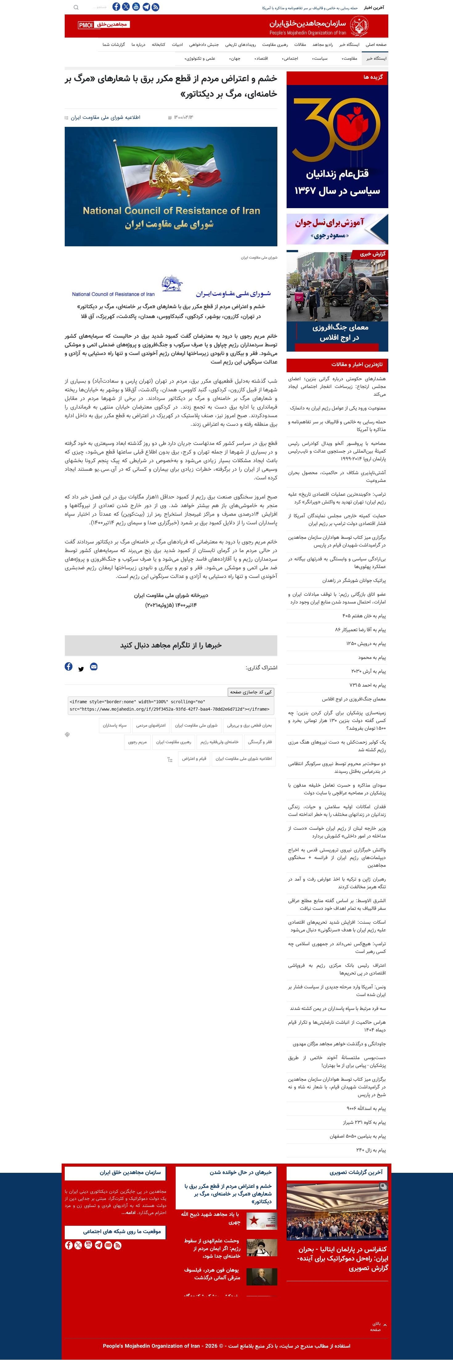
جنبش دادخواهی (204, 45)
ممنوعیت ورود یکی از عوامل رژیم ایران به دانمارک (338, 408)
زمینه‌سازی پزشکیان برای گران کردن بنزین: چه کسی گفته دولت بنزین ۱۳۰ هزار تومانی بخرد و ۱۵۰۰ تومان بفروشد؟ (337, 720)
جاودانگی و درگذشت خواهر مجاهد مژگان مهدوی (339, 1044)
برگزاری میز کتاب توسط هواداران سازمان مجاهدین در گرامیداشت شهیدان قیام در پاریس (337, 541)
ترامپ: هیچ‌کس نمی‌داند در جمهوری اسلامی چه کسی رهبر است (337, 948)
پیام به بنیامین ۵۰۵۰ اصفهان (358, 1136)
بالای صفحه (377, 1325)
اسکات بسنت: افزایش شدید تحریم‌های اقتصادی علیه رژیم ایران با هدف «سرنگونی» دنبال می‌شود (337, 926)
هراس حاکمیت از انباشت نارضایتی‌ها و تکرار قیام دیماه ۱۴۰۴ (337, 1026)
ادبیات (177, 45)
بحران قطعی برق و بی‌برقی (249, 725)
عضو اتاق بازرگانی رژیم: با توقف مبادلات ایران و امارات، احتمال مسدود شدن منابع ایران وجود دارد (337, 598)
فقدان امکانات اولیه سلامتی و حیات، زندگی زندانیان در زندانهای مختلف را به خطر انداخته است (337, 811)
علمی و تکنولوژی (199, 58)
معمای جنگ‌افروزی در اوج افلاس (354, 699)
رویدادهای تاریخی (240, 45)
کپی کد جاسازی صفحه (251, 692)
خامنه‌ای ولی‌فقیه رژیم (220, 742)
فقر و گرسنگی (260, 742)
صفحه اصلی (376, 45)
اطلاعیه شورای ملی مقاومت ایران (105, 117)
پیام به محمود (372, 658)
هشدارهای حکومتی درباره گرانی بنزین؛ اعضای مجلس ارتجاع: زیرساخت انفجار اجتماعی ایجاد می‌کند (337, 386)
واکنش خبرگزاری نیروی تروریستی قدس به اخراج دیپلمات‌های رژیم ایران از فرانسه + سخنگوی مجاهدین (337, 858)
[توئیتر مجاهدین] (126, 6)
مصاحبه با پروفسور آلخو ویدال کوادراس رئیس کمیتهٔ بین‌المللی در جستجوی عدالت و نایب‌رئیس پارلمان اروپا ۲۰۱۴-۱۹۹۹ (337, 451)
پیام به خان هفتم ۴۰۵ (364, 616)
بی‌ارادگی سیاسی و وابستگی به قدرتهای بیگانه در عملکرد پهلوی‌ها (337, 563)
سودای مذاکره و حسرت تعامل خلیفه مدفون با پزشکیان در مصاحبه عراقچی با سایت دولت (337, 789)
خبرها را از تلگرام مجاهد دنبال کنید (171, 646)
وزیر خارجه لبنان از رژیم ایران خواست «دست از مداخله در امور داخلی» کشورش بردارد (337, 832)
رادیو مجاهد (322, 45)
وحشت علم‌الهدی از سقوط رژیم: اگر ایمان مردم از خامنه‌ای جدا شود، (212, 1249)
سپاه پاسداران (115, 725)
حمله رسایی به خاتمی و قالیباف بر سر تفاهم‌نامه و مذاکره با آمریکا (337, 426)
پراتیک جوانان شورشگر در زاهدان (354, 581)
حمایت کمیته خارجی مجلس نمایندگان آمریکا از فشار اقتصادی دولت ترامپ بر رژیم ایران (337, 520)
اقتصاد (261, 58)
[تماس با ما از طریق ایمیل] (108, 1245)
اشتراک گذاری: (261, 668)
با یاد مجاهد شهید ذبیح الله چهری (210, 1218)
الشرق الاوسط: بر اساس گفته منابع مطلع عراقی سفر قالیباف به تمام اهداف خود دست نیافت (337, 905)
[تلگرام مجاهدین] (145, 6)
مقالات (300, 45)
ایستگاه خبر (349, 45)
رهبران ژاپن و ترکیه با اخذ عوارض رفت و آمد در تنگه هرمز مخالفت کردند (337, 883)
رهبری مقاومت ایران (173, 742)
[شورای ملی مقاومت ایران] (171, 186)
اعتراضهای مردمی (150, 725)
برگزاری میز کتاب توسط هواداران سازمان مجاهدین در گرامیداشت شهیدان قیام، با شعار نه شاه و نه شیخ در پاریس (337, 1087)
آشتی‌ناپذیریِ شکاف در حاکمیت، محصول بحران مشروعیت (337, 477)
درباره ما (138, 45)
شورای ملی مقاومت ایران (196, 725)
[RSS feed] (155, 6)
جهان (234, 58)
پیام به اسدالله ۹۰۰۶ (366, 1109)
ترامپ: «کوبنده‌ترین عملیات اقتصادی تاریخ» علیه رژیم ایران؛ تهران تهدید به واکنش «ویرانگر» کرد (337, 498)
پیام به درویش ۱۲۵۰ (366, 644)
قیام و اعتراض (194, 759)
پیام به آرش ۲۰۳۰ (368, 672)
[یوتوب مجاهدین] (136, 6)
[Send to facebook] (69, 666)
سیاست (320, 58)
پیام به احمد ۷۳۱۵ (367, 685)
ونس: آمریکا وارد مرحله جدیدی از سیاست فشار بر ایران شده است (337, 991)
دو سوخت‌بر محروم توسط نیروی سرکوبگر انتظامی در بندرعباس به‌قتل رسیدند (337, 768)
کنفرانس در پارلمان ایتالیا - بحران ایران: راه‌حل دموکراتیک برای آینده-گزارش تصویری (342, 1259)
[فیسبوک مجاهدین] (116, 6)
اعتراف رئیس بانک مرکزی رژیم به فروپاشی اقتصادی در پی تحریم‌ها (337, 969)
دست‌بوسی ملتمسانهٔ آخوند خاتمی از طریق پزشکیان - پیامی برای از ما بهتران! (337, 1062)
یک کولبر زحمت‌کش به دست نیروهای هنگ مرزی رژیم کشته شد (337, 746)
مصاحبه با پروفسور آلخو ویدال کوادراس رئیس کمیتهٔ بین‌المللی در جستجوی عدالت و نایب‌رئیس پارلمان (283, 8)
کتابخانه (158, 45)
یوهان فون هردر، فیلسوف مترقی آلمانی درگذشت (212, 1274)
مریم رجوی (137, 742)
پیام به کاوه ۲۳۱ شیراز (364, 1123)
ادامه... (128, 1213)
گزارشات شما (114, 45)
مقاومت (349, 58)
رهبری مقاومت (275, 45)
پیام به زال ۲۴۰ (371, 1150)
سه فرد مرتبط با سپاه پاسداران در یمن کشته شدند (338, 1009)
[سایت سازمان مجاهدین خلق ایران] (226, 26)
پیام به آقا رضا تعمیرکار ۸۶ (360, 630)
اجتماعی (290, 58)
